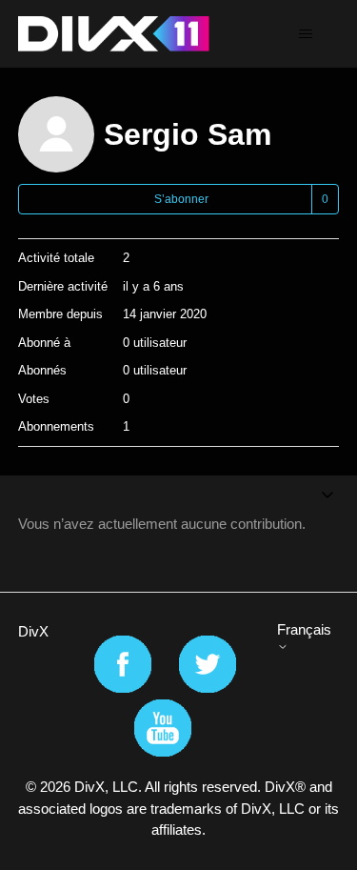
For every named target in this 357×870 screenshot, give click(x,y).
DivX (33, 631)
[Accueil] (113, 33)
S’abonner (181, 199)
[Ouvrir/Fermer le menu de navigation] (305, 34)
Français (304, 629)
